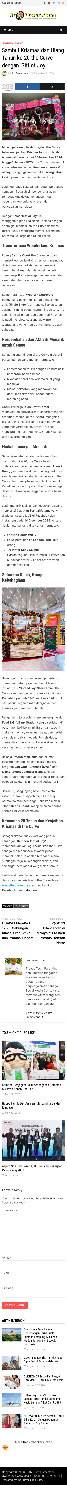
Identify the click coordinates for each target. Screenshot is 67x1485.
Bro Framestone (20, 73)
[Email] (63, 2)
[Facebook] (45, 2)
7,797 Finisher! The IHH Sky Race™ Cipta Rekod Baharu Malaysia (44, 1359)
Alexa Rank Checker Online (33, 1442)
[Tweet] (52, 86)
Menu (11, 30)
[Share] (27, 86)
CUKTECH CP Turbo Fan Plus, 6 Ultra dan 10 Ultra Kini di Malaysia (43, 1378)
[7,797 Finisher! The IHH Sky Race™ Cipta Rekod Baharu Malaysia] (11, 1358)
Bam (39, 1479)
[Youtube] (49, 2)
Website (7, 1288)
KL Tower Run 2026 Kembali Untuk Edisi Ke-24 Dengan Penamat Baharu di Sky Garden (44, 1419)
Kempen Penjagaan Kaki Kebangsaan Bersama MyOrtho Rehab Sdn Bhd (31, 1087)
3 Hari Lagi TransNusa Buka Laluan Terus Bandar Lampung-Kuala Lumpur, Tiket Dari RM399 (42, 1398)
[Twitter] (54, 2)
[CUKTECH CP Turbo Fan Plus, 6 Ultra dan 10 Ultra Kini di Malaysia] (11, 1377)
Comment (9, 1210)
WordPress (24, 1479)
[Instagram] (59, 2)
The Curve (21, 906)
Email (7, 1273)
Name (6, 1257)
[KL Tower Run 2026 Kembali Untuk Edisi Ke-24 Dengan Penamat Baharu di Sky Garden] (11, 1416)
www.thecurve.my (15, 885)
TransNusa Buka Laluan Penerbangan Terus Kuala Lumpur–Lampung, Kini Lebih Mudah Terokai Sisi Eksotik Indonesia (41, 1337)
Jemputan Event (12, 43)
